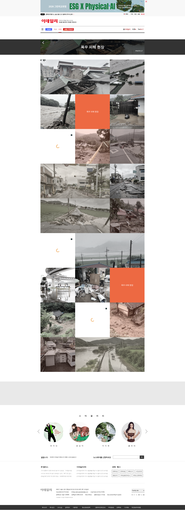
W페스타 (130, 471)
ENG (127, 14)
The (141, 29)
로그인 (143, 14)
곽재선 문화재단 (137, 475)
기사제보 (126, 507)
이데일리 (58, 21)
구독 (132, 14)
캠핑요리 (115, 475)
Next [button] (146, 431)
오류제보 (118, 507)
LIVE (42, 14)
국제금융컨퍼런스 (125, 475)
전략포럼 (122, 471)
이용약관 (75, 507)
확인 (142, 457)
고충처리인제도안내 (100, 507)
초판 (139, 14)
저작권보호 (111, 507)
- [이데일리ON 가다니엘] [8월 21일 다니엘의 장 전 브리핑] (92, 476)
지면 (135, 14)
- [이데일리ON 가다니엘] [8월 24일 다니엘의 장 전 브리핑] (92, 473)
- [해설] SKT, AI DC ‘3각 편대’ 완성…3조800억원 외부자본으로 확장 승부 (56, 476)
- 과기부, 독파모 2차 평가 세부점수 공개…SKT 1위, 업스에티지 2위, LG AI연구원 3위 (56, 473)
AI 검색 (49, 29)
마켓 (134, 29)
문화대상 (115, 471)
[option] (77, 14)
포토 (59, 29)
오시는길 (59, 507)
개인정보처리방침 (136, 507)
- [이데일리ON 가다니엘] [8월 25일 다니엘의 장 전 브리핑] (92, 470)
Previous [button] (39, 431)
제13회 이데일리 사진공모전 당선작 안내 (61, 457)
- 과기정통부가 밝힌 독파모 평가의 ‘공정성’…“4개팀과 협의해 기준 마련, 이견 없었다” (56, 470)
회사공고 (52, 507)
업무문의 (67, 507)
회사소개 (44, 507)
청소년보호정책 (86, 507)
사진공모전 (139, 471)
